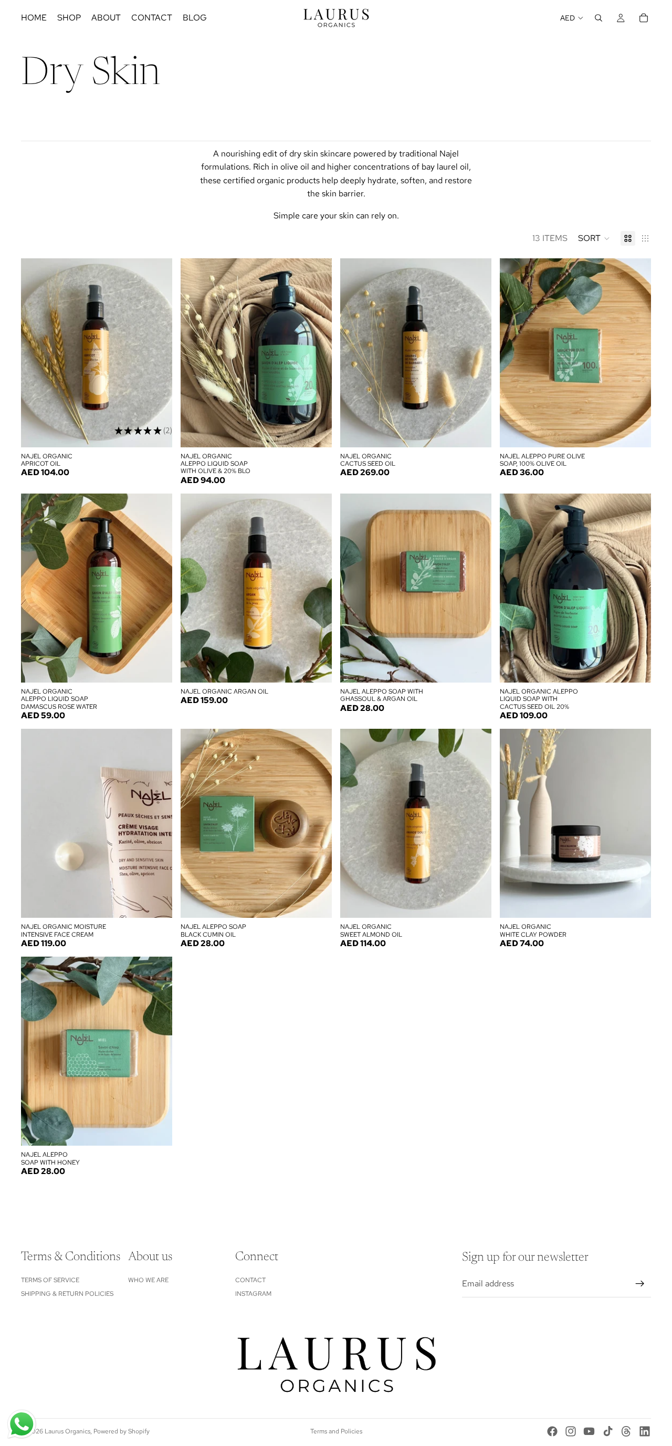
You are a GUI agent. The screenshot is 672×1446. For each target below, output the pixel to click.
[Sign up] (640, 1284)
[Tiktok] (608, 1431)
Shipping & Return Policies (67, 1294)
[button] (594, 238)
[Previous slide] (36, 352)
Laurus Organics (67, 1431)
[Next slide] (156, 352)
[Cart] (643, 17)
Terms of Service (50, 1280)
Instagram (253, 1294)
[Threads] (626, 1431)
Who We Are (148, 1280)
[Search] (598, 17)
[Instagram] (570, 1431)
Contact (250, 1280)
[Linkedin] (644, 1431)
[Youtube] (589, 1431)
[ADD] (155, 431)
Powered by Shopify (121, 1431)
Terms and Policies (336, 1431)
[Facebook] (552, 1431)
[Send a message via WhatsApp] (21, 1424)
